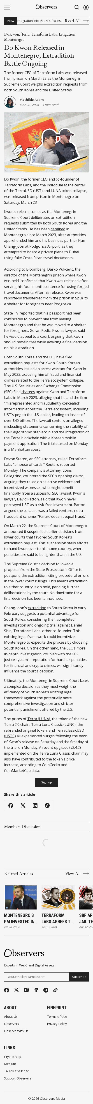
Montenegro (14, 39)
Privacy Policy (57, 1023)
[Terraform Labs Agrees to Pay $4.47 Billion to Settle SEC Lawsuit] (58, 897)
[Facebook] (6, 990)
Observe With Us (16, 1031)
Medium (10, 1064)
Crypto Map (12, 1056)
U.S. (52, 357)
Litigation (67, 34)
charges (28, 391)
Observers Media (52, 1098)
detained (58, 228)
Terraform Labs (44, 34)
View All (73, 873)
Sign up (46, 782)
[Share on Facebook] (10, 805)
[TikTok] (55, 990)
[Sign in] (86, 7)
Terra (25, 34)
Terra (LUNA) (38, 718)
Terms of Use (57, 1016)
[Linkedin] (36, 990)
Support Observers (17, 1078)
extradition (37, 607)
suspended (36, 531)
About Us (11, 1016)
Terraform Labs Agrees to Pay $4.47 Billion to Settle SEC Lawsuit (57, 919)
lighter (50, 554)
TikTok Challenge (16, 1071)
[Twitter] (16, 990)
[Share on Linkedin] (35, 805)
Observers (11, 1023)
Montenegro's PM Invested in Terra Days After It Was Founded (19, 919)
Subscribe (79, 977)
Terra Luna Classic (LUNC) (53, 724)
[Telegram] (45, 990)
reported (67, 464)
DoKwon (11, 34)
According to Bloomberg (24, 269)
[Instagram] (26, 990)
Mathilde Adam (31, 99)
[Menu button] (7, 7)
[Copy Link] (47, 805)
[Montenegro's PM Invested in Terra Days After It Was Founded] (20, 897)
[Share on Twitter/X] (23, 805)
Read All (73, 20)
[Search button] (77, 7)
